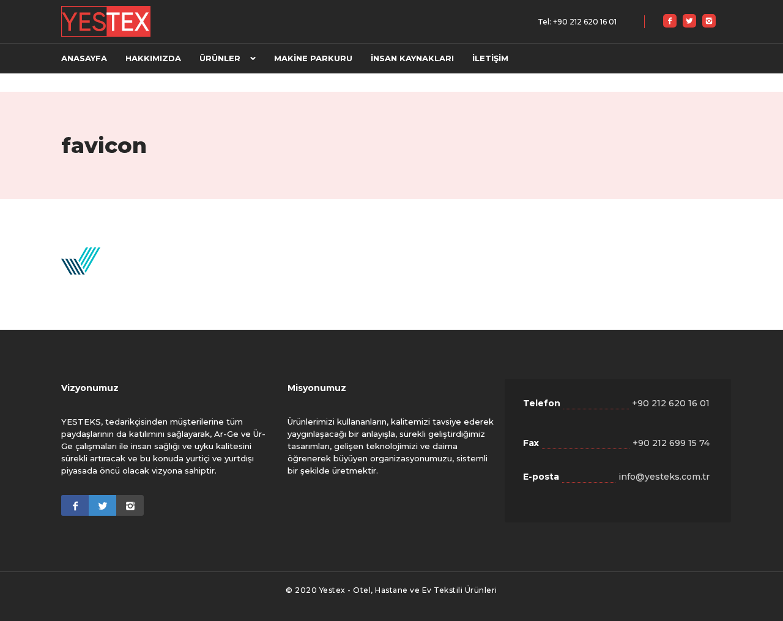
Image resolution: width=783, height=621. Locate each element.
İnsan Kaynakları (412, 58)
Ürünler (219, 58)
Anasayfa (84, 58)
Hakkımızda (153, 58)
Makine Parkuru (313, 58)
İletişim (490, 58)
